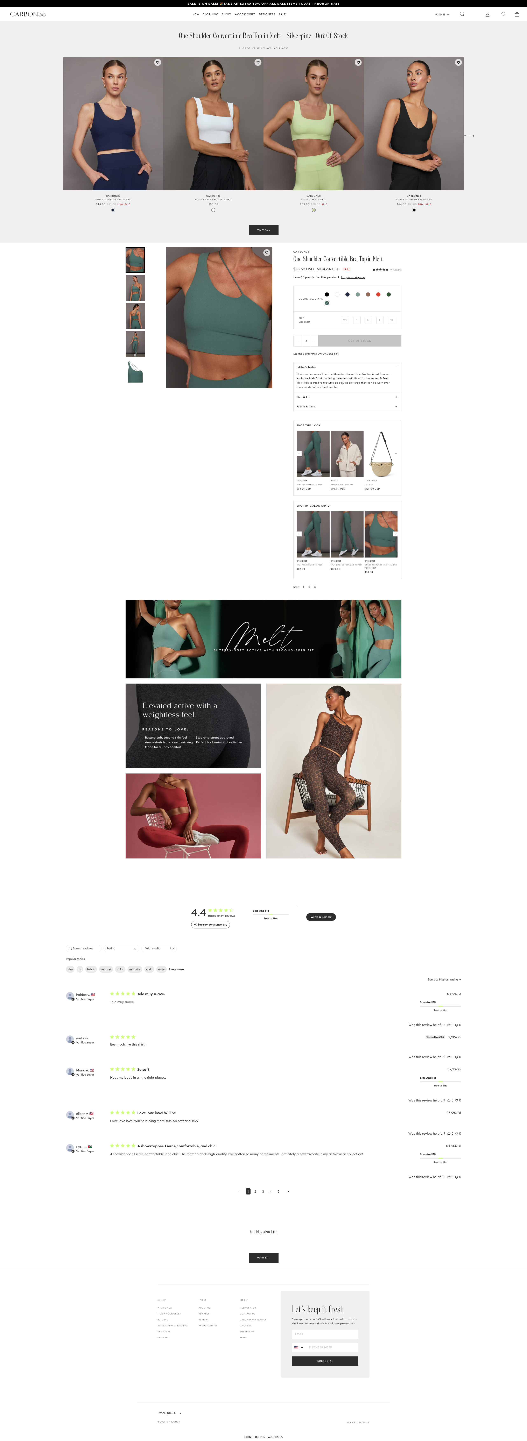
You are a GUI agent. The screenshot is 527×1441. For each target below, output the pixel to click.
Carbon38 (173, 1421)
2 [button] (255, 1191)
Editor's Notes (306, 367)
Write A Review (321, 917)
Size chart (304, 321)
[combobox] (121, 948)
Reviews (204, 1319)
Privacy (364, 1422)
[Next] (395, 453)
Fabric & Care (306, 406)
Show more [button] (176, 969)
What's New (164, 1307)
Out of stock (359, 340)
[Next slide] (469, 134)
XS (345, 320)
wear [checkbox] (161, 969)
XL (392, 320)
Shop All (163, 1337)
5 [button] (278, 1191)
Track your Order (169, 1313)
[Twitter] (309, 586)
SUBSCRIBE (325, 1361)
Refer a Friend (208, 1325)
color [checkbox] (120, 969)
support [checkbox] (106, 969)
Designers (163, 1331)
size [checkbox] (70, 969)
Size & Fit (303, 397)
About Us (204, 1307)
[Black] (414, 210)
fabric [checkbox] (91, 969)
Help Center (248, 1307)
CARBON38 (301, 251)
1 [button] (248, 1191)
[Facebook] (303, 587)
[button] (263, 1437)
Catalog (245, 1325)
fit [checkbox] (79, 969)
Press (243, 1337)
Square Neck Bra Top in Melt (213, 199)
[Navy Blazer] (113, 210)
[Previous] (299, 453)
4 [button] (271, 1191)
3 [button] (263, 1191)
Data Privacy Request (254, 1319)
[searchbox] (83, 948)
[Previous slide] (58, 134)
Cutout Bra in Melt (313, 199)
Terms (351, 1422)
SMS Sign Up (247, 1331)
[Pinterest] (315, 587)
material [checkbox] (134, 969)
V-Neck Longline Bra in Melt (113, 199)
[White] (213, 210)
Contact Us (247, 1313)
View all (263, 229)
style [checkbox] (149, 969)
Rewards (204, 1313)
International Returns (172, 1325)
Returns (162, 1319)
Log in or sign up (353, 277)
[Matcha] (313, 210)
